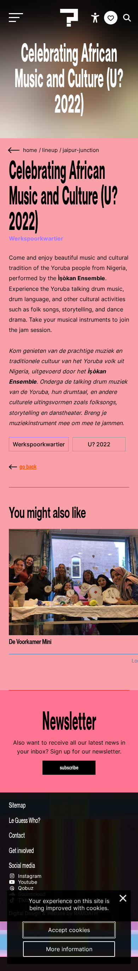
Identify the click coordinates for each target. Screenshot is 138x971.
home (30, 150)
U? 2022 (99, 444)
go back (27, 466)
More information (69, 949)
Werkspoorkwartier (39, 444)
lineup (50, 150)
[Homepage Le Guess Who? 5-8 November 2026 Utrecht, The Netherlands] (69, 18)
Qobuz (25, 888)
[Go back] (14, 150)
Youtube (27, 882)
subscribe (69, 767)
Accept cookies (69, 929)
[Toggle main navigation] (14, 18)
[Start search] (125, 18)
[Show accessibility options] (96, 17)
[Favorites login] (111, 18)
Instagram (29, 876)
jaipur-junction (81, 150)
